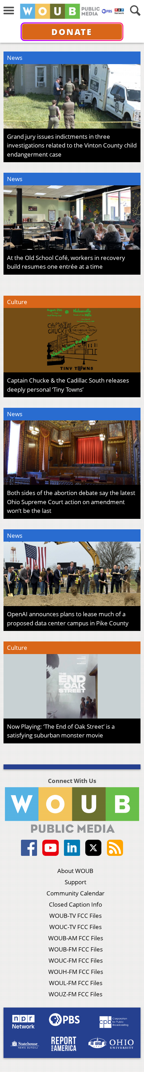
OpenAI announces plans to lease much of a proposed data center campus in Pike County (68, 618)
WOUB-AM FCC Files (75, 938)
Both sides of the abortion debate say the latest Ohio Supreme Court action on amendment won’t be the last (71, 502)
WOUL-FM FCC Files (75, 983)
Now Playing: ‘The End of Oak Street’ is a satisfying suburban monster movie (61, 731)
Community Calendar (75, 893)
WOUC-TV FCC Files (75, 927)
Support (75, 882)
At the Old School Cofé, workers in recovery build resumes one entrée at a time (66, 262)
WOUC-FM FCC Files (76, 960)
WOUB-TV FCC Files (75, 916)
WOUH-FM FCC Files (75, 972)
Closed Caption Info (75, 904)
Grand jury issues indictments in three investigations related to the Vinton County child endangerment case (72, 145)
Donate (71, 31)
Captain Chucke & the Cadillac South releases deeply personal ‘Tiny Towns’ (68, 384)
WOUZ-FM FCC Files (75, 994)
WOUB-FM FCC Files (76, 949)
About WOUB (75, 871)
